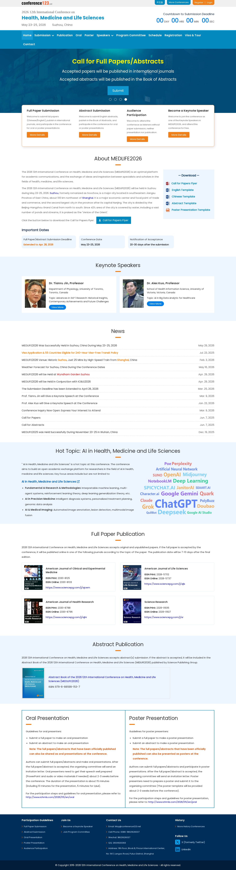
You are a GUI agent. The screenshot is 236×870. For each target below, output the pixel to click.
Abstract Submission (34, 831)
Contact (29, 44)
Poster (89, 35)
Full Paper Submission (35, 826)
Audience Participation (36, 848)
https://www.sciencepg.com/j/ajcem (68, 587)
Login (209, 2)
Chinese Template (183, 196)
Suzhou (54, 193)
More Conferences (179, 2)
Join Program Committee (76, 831)
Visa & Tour (193, 35)
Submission (42, 35)
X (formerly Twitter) (193, 842)
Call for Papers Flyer (184, 183)
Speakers (103, 35)
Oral (79, 35)
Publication (65, 35)
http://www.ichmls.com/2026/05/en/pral (172, 802)
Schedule (155, 35)
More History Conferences (191, 826)
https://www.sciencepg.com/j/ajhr (66, 617)
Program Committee (131, 35)
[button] (110, 99)
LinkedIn (186, 849)
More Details (37, 134)
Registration (173, 35)
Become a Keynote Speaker (78, 826)
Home (27, 35)
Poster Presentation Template (191, 210)
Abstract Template (184, 203)
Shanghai (87, 197)
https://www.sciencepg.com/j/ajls (164, 584)
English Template (183, 190)
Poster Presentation (34, 842)
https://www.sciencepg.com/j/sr (163, 617)
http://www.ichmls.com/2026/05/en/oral (50, 797)
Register (199, 2)
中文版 (160, 2)
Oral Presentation (33, 837)
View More (57, 307)
